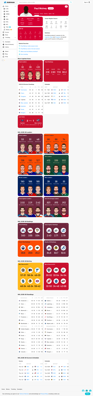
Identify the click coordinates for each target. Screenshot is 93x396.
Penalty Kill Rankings (50, 242)
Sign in (86, 2)
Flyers (22, 93)
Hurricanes (24, 90)
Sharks (23, 342)
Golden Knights (25, 329)
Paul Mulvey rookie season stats (29, 46)
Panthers (49, 320)
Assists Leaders (49, 135)
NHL (7, 22)
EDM (64, 376)
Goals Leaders (23, 135)
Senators (49, 313)
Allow (87, 394)
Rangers (23, 112)
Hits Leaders (48, 156)
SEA (54, 103)
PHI (38, 370)
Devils (22, 109)
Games (46, 13)
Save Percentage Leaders (52, 198)
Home (3, 389)
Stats (41, 13)
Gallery (7, 47)
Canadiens (50, 307)
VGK (64, 379)
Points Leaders (23, 156)
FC (7, 16)
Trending (13, 389)
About (6, 51)
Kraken (23, 345)
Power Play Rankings (24, 242)
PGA (7, 27)
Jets (22, 320)
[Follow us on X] (90, 391)
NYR (54, 99)
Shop (6, 56)
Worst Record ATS (50, 264)
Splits (50, 13)
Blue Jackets (24, 103)
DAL (38, 379)
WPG (28, 379)
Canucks (23, 352)
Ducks (22, 335)
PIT (54, 96)
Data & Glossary (9, 44)
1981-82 (21, 28)
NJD (38, 373)
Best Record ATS (23, 264)
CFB (7, 9)
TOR (64, 370)
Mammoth (23, 310)
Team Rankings (49, 62)
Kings (51, 37)
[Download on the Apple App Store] (83, 391)
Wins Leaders (48, 177)
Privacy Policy (44, 394)
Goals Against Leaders (25, 198)
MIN (38, 376)
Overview (36, 13)
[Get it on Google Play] (87, 391)
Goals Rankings (23, 224)
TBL (64, 93)
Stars (22, 304)
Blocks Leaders (23, 177)
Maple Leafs (50, 323)
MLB (7, 11)
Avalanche (24, 300)
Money (8, 29)
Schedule (47, 84)
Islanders (23, 106)
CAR (64, 90)
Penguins (57, 37)
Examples (7, 42)
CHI (54, 379)
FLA (38, 366)
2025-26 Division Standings (26, 84)
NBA (7, 19)
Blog (6, 54)
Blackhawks (24, 323)
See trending (24, 54)
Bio (53, 13)
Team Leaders (23, 62)
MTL (54, 370)
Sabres (49, 300)
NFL (7, 24)
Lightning (49, 304)
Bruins (48, 310)
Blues (22, 313)
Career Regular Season (51, 18)
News (6, 35)
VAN (28, 376)
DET (28, 370)
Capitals (51, 8)
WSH (54, 90)
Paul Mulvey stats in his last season (30, 49)
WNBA (7, 14)
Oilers (22, 332)
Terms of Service (24, 394)
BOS (28, 366)
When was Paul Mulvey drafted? (29, 51)
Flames (23, 348)
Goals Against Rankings (51, 224)
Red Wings (50, 317)
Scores (7, 32)
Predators (23, 317)
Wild (22, 307)
